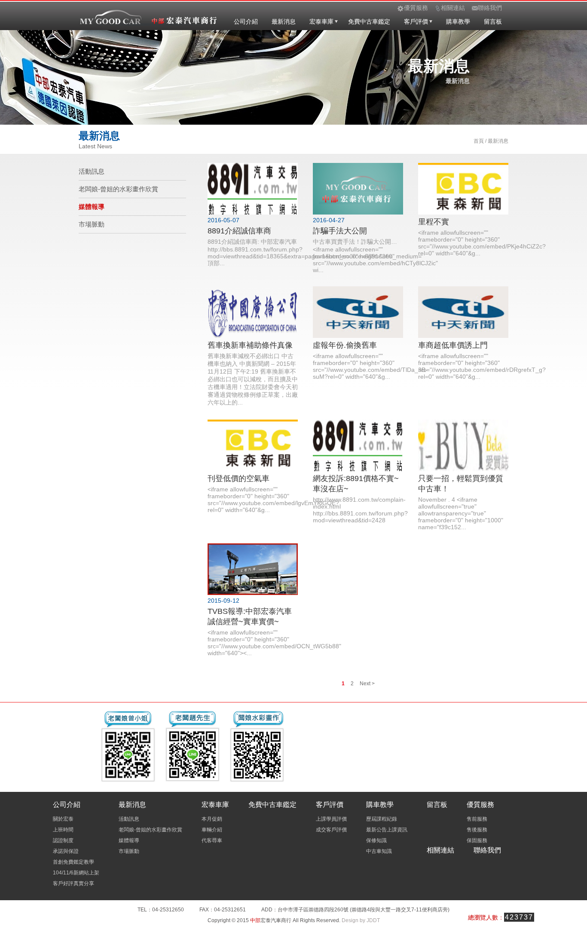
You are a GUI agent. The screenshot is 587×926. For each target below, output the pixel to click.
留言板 (493, 21)
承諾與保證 (66, 851)
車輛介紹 (212, 830)
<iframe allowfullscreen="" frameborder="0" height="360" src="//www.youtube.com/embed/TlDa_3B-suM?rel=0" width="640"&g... (370, 366)
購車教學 (458, 21)
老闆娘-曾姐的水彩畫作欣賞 (118, 189)
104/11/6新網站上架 (76, 873)
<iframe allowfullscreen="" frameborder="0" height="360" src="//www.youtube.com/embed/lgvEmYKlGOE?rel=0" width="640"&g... (273, 499)
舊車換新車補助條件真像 (250, 345)
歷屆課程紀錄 (381, 819)
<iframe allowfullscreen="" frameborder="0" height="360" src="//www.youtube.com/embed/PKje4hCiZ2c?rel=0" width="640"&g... (482, 243)
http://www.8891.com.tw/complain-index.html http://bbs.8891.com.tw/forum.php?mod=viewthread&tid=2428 (360, 510)
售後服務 (477, 830)
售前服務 (477, 819)
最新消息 (284, 21)
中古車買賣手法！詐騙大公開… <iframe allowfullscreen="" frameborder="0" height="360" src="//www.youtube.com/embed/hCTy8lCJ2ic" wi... (375, 255)
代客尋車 (212, 840)
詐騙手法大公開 (340, 231)
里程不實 (433, 222)
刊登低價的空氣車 (238, 478)
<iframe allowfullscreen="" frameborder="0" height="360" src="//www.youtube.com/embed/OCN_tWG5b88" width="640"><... (274, 642)
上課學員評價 (331, 819)
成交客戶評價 (331, 830)
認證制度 (63, 840)
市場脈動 (91, 224)
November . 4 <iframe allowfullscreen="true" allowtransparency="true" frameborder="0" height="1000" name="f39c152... (460, 513)
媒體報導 (91, 206)
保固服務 (477, 840)
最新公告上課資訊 (386, 830)
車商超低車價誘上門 (453, 345)
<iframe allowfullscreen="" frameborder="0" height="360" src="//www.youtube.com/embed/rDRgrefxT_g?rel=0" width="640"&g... (482, 366)
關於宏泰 (63, 819)
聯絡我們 (487, 850)
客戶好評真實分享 (73, 883)
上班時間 (63, 830)
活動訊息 (91, 171)
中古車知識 (379, 851)
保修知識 (376, 840)
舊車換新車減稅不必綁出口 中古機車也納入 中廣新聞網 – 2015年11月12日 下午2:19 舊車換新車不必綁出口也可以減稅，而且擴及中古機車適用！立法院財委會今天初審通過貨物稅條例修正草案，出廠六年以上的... (253, 379)
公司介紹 (246, 21)
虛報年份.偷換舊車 (345, 345)
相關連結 (440, 850)
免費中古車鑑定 (369, 21)
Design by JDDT (361, 920)
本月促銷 (212, 819)
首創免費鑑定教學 (73, 862)
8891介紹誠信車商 (239, 231)
